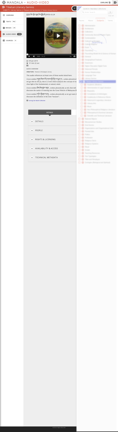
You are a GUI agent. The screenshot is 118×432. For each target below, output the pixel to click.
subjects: (6, 10)
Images (10, 28)
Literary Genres (16, 10)
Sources (11, 40)
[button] (115, 2)
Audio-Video (13, 34)
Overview (10, 15)
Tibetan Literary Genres (32, 10)
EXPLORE (104, 2)
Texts (10, 21)
